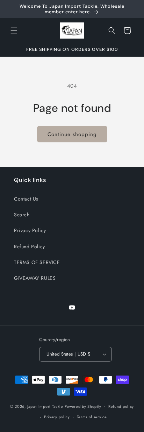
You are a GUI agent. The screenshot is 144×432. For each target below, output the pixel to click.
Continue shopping (72, 134)
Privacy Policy (30, 230)
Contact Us (26, 198)
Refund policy (121, 406)
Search (22, 214)
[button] (14, 30)
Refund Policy (29, 246)
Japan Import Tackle (45, 406)
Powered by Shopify (83, 406)
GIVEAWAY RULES (35, 278)
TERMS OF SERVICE (37, 262)
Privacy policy (57, 417)
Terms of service (92, 417)
